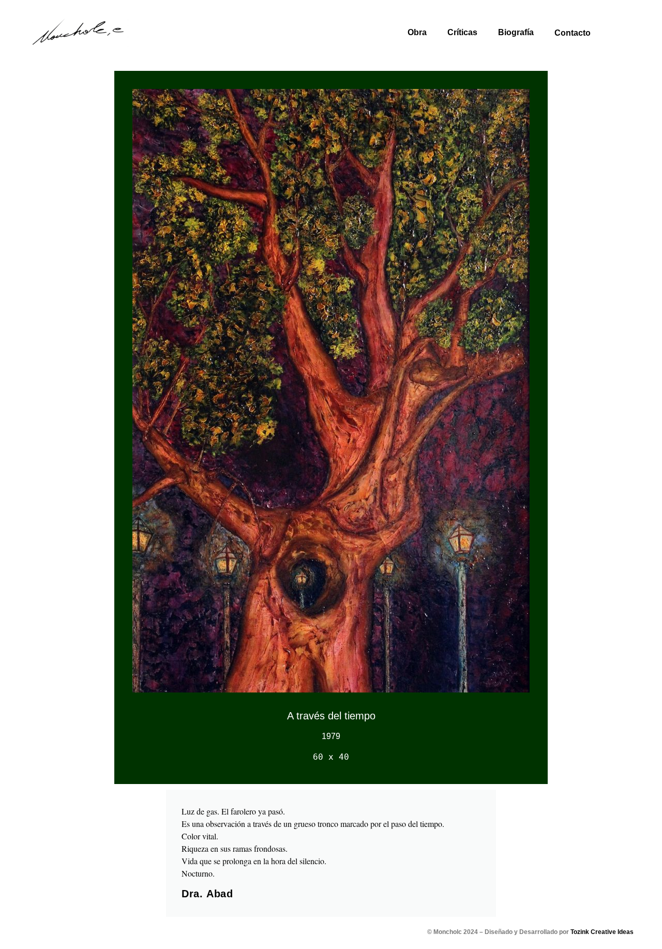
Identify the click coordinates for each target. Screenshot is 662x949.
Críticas (462, 32)
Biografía (516, 32)
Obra (417, 32)
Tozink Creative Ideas (602, 932)
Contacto (572, 32)
